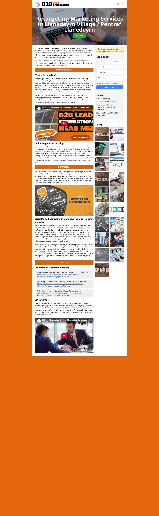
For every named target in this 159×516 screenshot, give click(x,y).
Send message (110, 87)
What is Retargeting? (103, 99)
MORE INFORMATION (64, 70)
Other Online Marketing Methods (108, 112)
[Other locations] (118, 4)
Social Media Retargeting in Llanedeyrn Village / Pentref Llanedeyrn (106, 107)
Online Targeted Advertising (106, 102)
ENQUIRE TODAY (64, 167)
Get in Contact (101, 116)
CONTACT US (64, 263)
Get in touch (79, 35)
